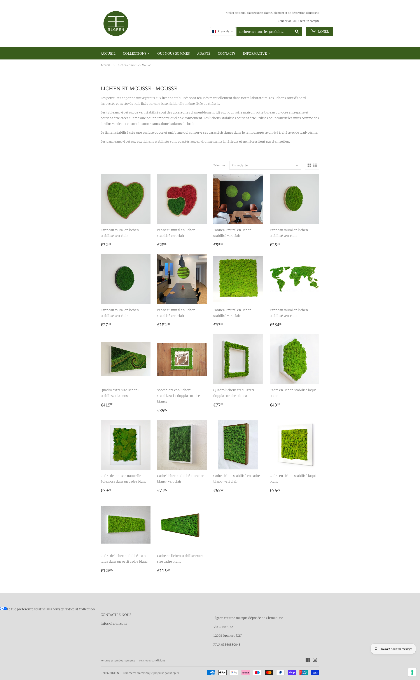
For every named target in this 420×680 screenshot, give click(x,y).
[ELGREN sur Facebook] (307, 660)
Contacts (226, 53)
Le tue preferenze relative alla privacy (35, 609)
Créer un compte (308, 21)
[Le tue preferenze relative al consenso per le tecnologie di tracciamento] (412, 672)
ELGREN (114, 673)
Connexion (285, 21)
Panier (323, 31)
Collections (135, 53)
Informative (255, 53)
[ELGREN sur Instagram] (315, 660)
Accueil (108, 53)
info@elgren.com (114, 623)
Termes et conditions (152, 660)
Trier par (219, 165)
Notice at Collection (80, 609)
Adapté (203, 53)
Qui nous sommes (173, 53)
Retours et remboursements (118, 660)
